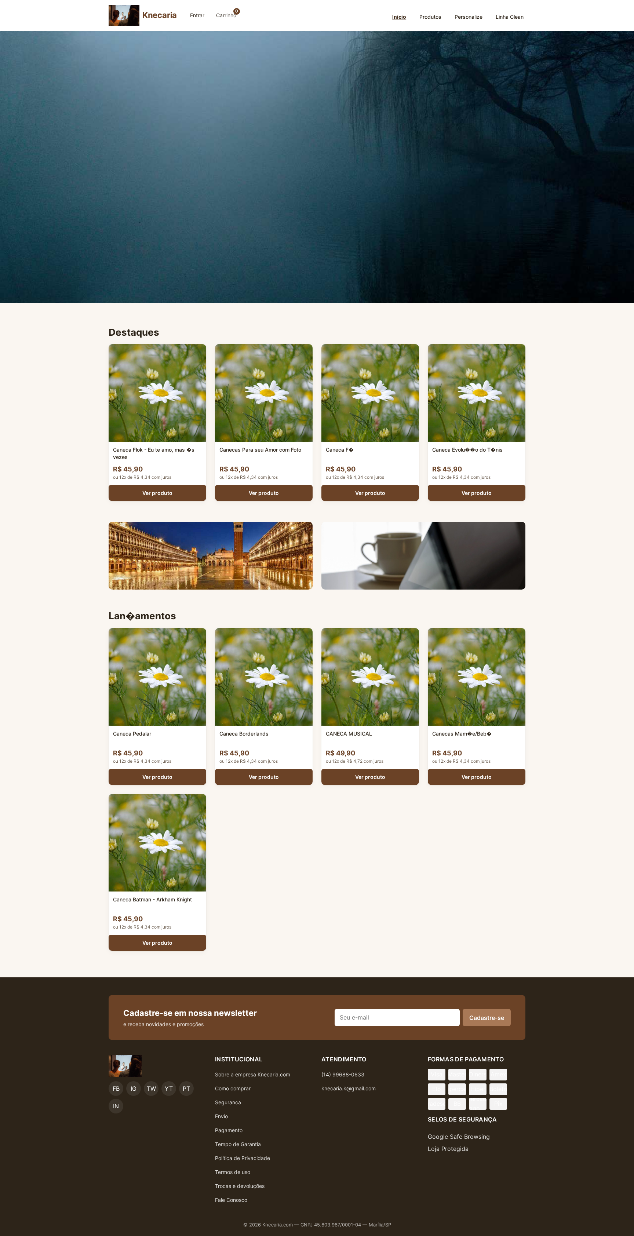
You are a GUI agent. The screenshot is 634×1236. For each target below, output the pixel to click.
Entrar (197, 15)
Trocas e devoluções (240, 1186)
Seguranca (228, 1102)
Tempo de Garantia (238, 1144)
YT (169, 1088)
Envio (221, 1116)
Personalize (468, 17)
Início (399, 17)
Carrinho (227, 13)
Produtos (430, 17)
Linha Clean (510, 17)
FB (116, 1088)
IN (116, 1106)
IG (133, 1088)
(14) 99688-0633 (342, 1074)
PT (186, 1088)
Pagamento (229, 1130)
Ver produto (157, 493)
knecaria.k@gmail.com (348, 1088)
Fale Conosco (231, 1200)
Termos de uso (232, 1172)
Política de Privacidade (242, 1158)
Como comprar (233, 1088)
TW (151, 1088)
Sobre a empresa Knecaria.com (252, 1074)
